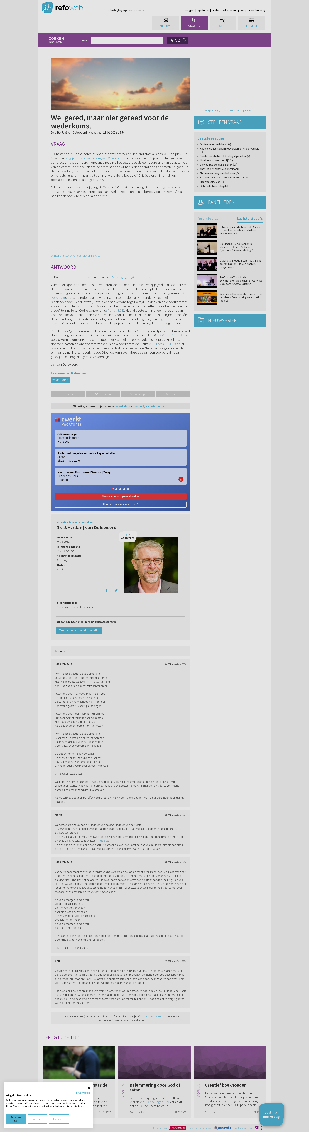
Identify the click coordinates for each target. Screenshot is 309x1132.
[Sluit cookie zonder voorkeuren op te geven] (88, 1088)
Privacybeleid (83, 1092)
